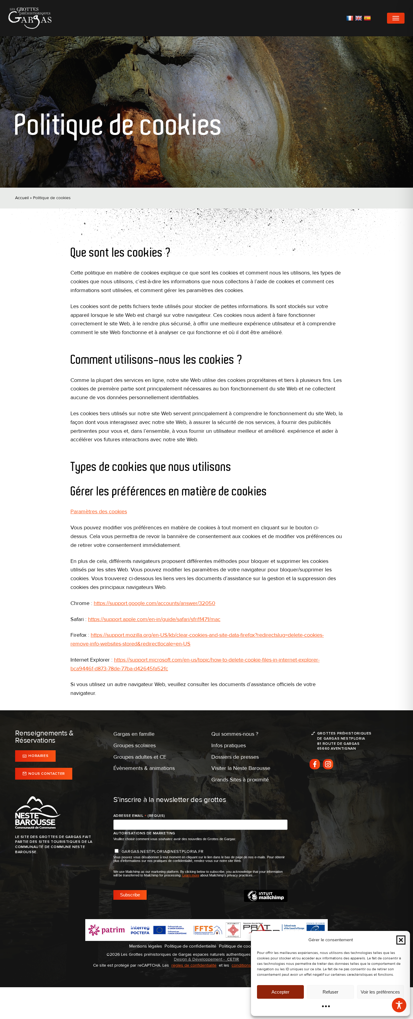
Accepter (280, 991)
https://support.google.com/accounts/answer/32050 (154, 603)
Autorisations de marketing (144, 833)
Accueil (22, 197)
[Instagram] (328, 764)
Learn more (190, 875)
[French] (350, 18)
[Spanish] (368, 18)
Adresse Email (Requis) (139, 816)
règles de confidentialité (193, 965)
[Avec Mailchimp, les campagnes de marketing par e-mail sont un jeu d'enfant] (266, 900)
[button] (401, 940)
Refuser (330, 991)
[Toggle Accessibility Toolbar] (399, 1005)
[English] (359, 18)
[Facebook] (314, 764)
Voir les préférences (380, 991)
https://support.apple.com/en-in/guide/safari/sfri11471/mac (154, 619)
